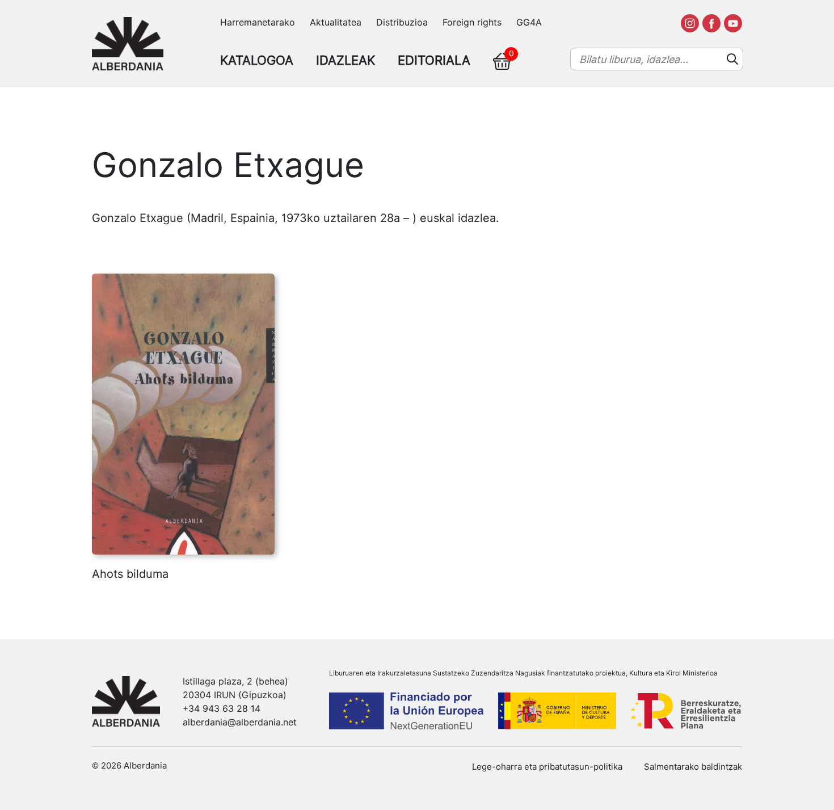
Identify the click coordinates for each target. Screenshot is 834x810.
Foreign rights (472, 22)
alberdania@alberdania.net (240, 722)
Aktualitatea (335, 22)
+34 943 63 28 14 (221, 708)
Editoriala (434, 60)
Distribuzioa (402, 22)
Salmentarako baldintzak (693, 767)
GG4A (529, 22)
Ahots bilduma (130, 574)
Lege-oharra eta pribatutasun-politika (547, 767)
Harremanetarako (257, 22)
